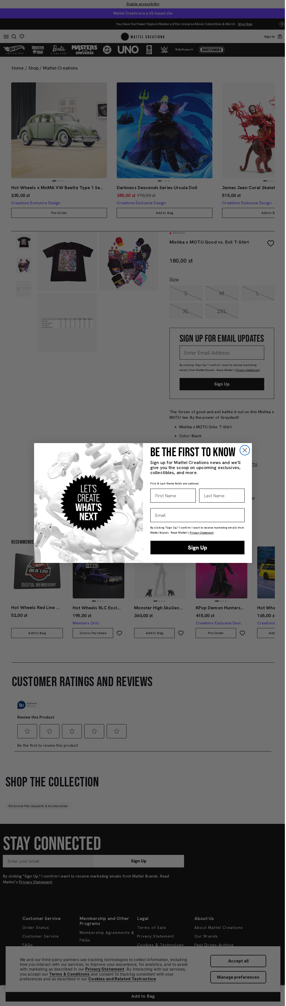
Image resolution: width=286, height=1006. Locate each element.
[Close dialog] (245, 450)
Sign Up (197, 547)
